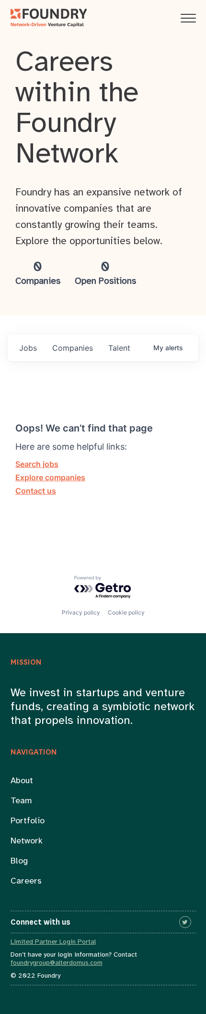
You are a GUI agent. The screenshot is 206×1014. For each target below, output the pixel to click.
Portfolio (28, 821)
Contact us (35, 491)
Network (27, 841)
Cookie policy (126, 612)
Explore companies (50, 477)
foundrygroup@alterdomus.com (57, 963)
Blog (19, 861)
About (22, 781)
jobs (28, 348)
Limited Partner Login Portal (53, 942)
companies (72, 348)
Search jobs (36, 464)
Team (21, 801)
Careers (26, 881)
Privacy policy (81, 612)
